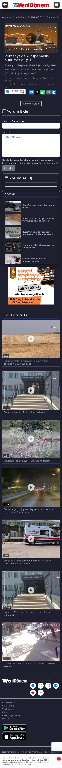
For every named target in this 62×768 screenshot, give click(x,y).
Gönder (8, 168)
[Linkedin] (56, 686)
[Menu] (57, 5)
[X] (41, 686)
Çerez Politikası (9, 706)
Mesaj (6, 132)
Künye (5, 712)
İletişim (5, 718)
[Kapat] (59, 758)
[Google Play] (31, 728)
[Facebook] (33, 686)
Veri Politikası (8, 709)
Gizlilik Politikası (9, 703)
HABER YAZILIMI (10, 752)
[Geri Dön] (5, 5)
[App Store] (31, 736)
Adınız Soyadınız (13, 121)
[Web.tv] (41, 693)
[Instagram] (48, 686)
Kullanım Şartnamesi (11, 715)
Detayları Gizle (31, 103)
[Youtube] (33, 693)
